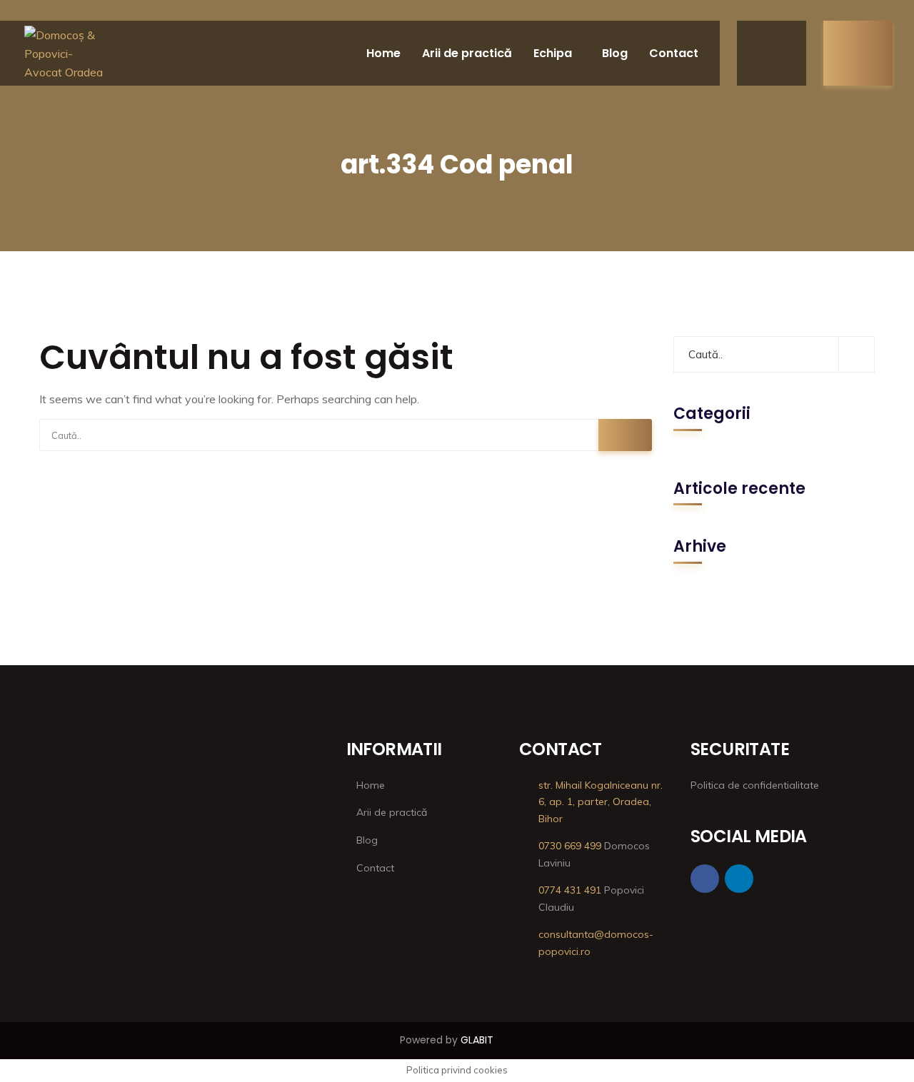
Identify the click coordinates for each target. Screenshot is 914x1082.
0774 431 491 (569, 890)
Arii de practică (467, 53)
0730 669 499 (569, 845)
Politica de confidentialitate (754, 785)
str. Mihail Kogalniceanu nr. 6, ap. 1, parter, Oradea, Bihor (600, 802)
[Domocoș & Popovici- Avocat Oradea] (65, 53)
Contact (673, 53)
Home (383, 53)
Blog (615, 53)
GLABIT (477, 1040)
